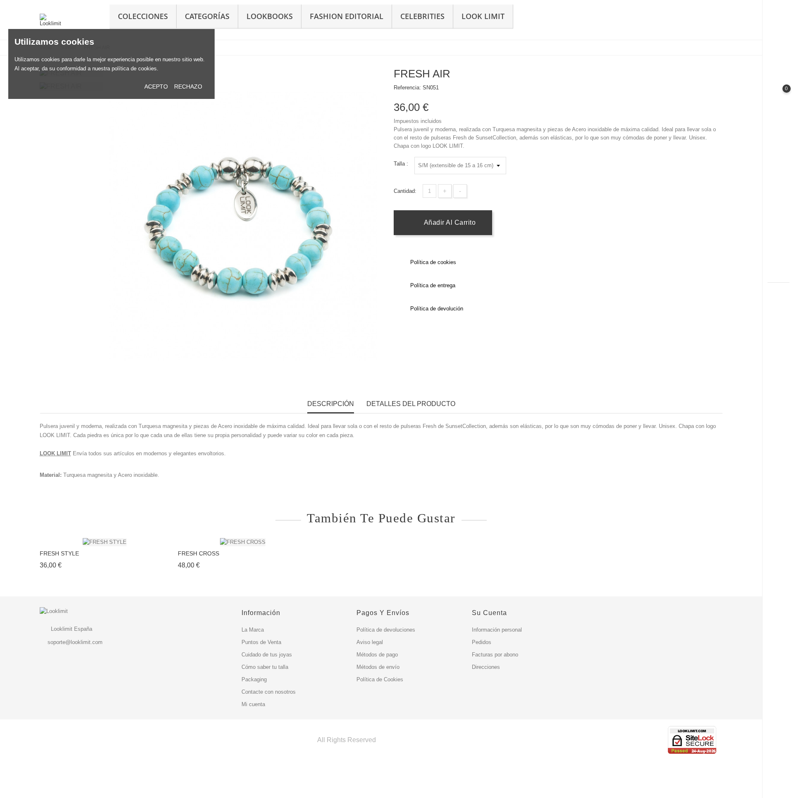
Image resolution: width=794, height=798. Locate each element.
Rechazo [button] (188, 86)
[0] (778, 95)
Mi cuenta (253, 704)
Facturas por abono (495, 654)
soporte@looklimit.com (75, 642)
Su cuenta (489, 612)
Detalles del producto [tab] (410, 403)
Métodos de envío (377, 667)
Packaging (254, 679)
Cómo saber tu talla (265, 667)
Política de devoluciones (385, 630)
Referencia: (407, 87)
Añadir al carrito (449, 222)
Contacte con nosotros (269, 692)
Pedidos (481, 642)
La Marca (253, 630)
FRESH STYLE (59, 553)
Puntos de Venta (261, 642)
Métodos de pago (377, 654)
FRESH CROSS (198, 553)
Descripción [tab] (330, 403)
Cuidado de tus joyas (267, 654)
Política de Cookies (379, 679)
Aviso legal (369, 642)
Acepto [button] (156, 86)
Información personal (497, 630)
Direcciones (486, 667)
